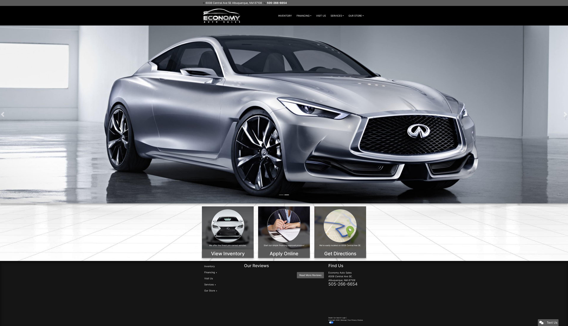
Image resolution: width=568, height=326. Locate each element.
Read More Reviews (310, 275)
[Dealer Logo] (221, 15)
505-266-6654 (277, 2)
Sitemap (343, 320)
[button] (2, 114)
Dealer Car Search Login (337, 318)
